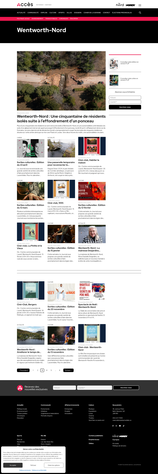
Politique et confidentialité (39, 470)
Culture (20, 180)
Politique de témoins (25, 470)
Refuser (33, 465)
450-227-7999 (118, 418)
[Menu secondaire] (140, 5)
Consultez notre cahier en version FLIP (129, 79)
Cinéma (19, 137)
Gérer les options (54, 465)
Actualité (51, 137)
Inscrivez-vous (125, 107)
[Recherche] (138, 12)
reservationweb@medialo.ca (122, 420)
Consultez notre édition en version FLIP (129, 63)
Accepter (13, 465)
